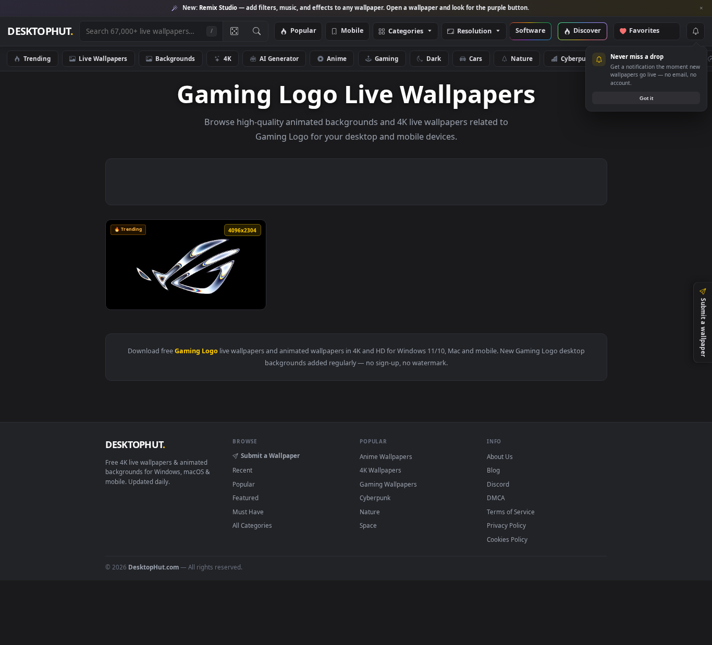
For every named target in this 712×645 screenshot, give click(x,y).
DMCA (496, 497)
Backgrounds (175, 58)
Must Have (248, 511)
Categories (405, 31)
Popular (303, 31)
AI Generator (279, 58)
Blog (493, 470)
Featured (245, 497)
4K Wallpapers (380, 470)
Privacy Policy (506, 525)
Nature (522, 58)
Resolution (474, 31)
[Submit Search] (256, 31)
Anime (337, 58)
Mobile (352, 31)
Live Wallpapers (103, 58)
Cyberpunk (577, 58)
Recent (242, 470)
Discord (498, 484)
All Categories (252, 525)
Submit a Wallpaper (270, 455)
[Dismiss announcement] (701, 8)
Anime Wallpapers (386, 456)
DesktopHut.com (153, 567)
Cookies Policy (507, 539)
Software (530, 31)
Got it (646, 98)
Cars (475, 58)
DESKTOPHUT (135, 444)
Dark (433, 58)
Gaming (386, 58)
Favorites (649, 31)
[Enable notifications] (695, 31)
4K (227, 58)
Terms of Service (511, 511)
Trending (37, 58)
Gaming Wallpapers (388, 484)
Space (368, 525)
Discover (587, 31)
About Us (500, 456)
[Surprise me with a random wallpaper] (234, 31)
